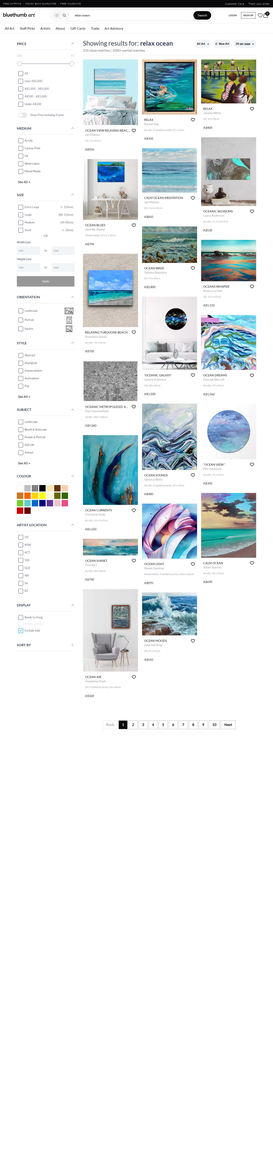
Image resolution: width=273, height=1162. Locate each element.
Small (28, 230)
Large (28, 214)
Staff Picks (27, 28)
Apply (45, 281)
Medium (30, 222)
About (60, 28)
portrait (29, 320)
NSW (28, 544)
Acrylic (29, 140)
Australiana (32, 378)
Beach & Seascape (36, 429)
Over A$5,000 (33, 81)
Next (228, 724)
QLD (27, 567)
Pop (27, 386)
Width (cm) (24, 242)
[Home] (19, 15)
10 (214, 724)
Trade (95, 28)
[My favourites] (260, 15)
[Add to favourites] (134, 131)
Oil (26, 156)
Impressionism (33, 370)
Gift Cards (78, 28)
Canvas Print (32, 148)
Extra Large (32, 207)
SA (26, 583)
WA (27, 575)
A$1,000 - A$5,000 (37, 88)
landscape (31, 311)
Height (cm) (24, 259)
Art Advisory (114, 28)
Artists (45, 28)
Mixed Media (33, 171)
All (26, 73)
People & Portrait (35, 437)
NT (26, 591)
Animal (29, 452)
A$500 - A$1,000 (36, 96)
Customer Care (234, 3)
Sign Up (248, 15)
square (29, 328)
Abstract (30, 355)
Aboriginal (31, 363)
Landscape (31, 421)
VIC (27, 537)
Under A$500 (33, 104)
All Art (10, 28)
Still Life (29, 444)
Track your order (259, 3)
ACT (27, 552)
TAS (27, 560)
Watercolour (32, 163)
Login (233, 15)
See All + (24, 182)
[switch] (22, 115)
